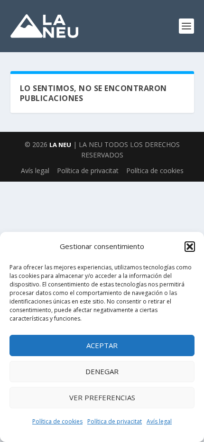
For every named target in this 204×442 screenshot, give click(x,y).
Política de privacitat (114, 421)
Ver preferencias (102, 397)
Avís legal (159, 421)
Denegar (102, 371)
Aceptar (102, 345)
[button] (190, 246)
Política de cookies (57, 421)
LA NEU (60, 144)
